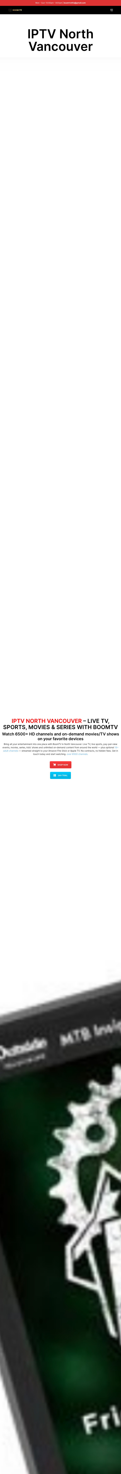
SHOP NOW (63, 765)
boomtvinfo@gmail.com (75, 3)
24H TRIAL (63, 775)
